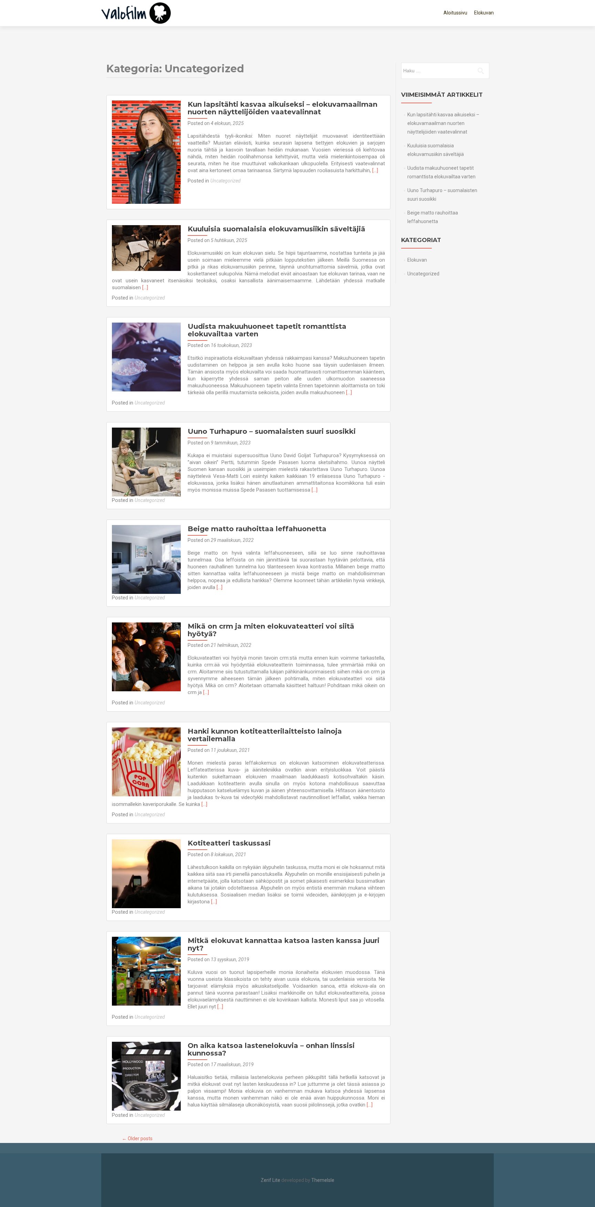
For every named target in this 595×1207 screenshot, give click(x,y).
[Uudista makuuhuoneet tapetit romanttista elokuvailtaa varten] (146, 356)
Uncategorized (225, 180)
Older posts (137, 1138)
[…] (375, 170)
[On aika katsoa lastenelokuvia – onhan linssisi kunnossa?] (146, 1076)
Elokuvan (484, 12)
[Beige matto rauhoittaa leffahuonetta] (146, 559)
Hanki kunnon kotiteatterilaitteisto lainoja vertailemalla (265, 735)
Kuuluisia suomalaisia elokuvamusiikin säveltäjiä (276, 229)
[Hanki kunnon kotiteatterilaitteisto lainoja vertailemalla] (146, 761)
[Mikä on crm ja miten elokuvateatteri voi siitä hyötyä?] (146, 656)
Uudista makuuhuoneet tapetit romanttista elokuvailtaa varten (267, 330)
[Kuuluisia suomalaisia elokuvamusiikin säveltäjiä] (146, 247)
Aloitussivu (455, 12)
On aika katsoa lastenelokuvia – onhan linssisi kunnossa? (271, 1049)
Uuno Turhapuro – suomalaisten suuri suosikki (272, 431)
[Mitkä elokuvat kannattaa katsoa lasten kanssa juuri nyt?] (146, 971)
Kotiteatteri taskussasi (229, 843)
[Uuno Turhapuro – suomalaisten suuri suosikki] (146, 461)
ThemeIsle (322, 1180)
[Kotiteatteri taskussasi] (146, 873)
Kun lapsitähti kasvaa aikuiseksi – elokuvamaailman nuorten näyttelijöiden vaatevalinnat (282, 108)
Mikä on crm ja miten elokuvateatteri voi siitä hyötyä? (271, 630)
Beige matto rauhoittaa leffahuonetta (257, 529)
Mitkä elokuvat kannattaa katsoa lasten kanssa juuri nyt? (283, 944)
